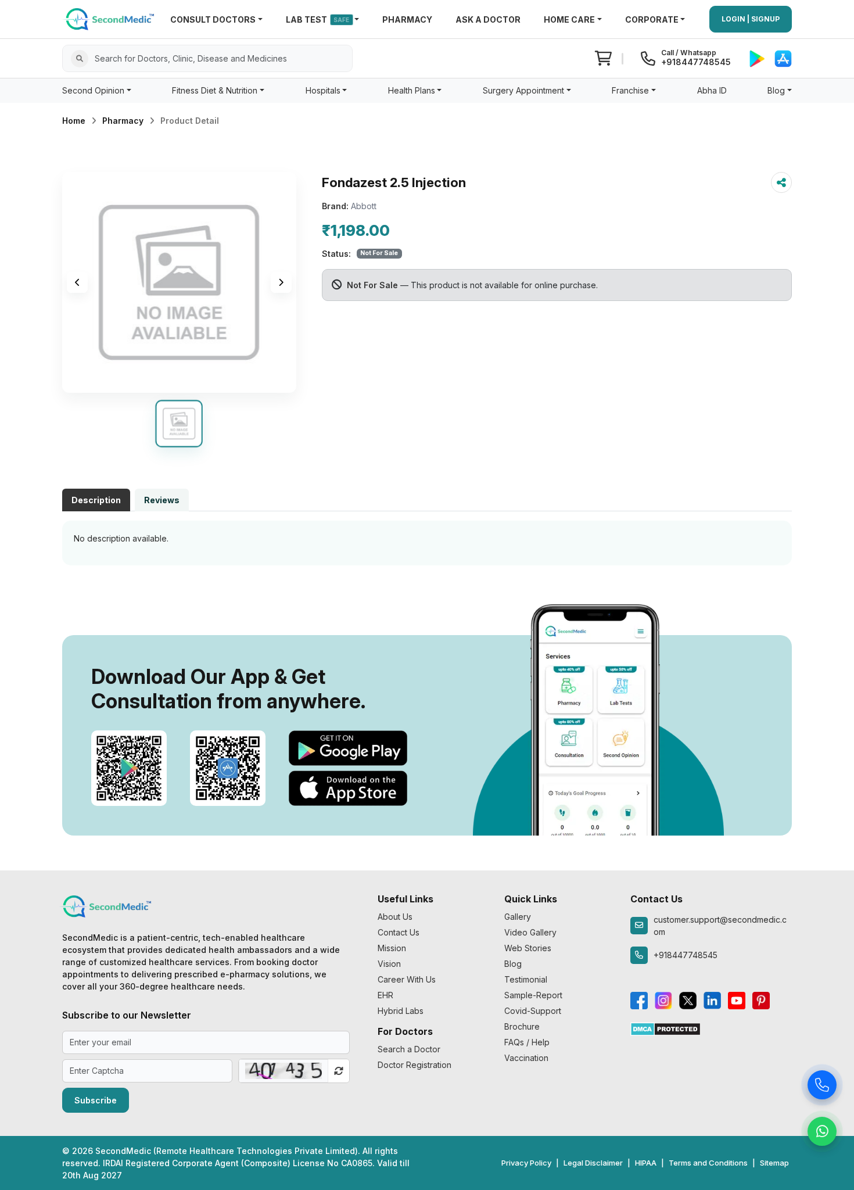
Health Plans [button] (411, 90)
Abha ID (712, 90)
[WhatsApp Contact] (822, 1134)
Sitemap (774, 1162)
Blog (513, 964)
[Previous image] (77, 282)
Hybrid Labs (401, 1011)
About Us (395, 917)
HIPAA (645, 1162)
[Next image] (281, 282)
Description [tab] (96, 500)
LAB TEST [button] (318, 19)
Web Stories (527, 948)
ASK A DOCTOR (488, 19)
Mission (392, 948)
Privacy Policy (526, 1162)
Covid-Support (532, 1011)
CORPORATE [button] (652, 19)
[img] (179, 282)
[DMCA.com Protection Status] (665, 1028)
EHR (385, 995)
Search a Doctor (409, 1049)
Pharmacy (122, 121)
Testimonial (525, 979)
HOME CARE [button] (569, 19)
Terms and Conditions (708, 1162)
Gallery (517, 917)
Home (73, 121)
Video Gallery (530, 932)
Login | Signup (751, 19)
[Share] (781, 182)
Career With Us (407, 979)
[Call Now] (822, 1087)
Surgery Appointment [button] (523, 90)
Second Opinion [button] (93, 90)
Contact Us (398, 932)
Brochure (522, 1026)
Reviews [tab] (162, 500)
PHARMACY (407, 19)
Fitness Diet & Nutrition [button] (214, 90)
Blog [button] (776, 90)
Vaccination (526, 1058)
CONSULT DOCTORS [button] (213, 19)
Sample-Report (533, 995)
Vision (389, 964)
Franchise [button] (630, 90)
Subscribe (95, 1100)
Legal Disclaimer (593, 1162)
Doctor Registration (414, 1065)
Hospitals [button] (323, 90)
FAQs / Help (527, 1042)
